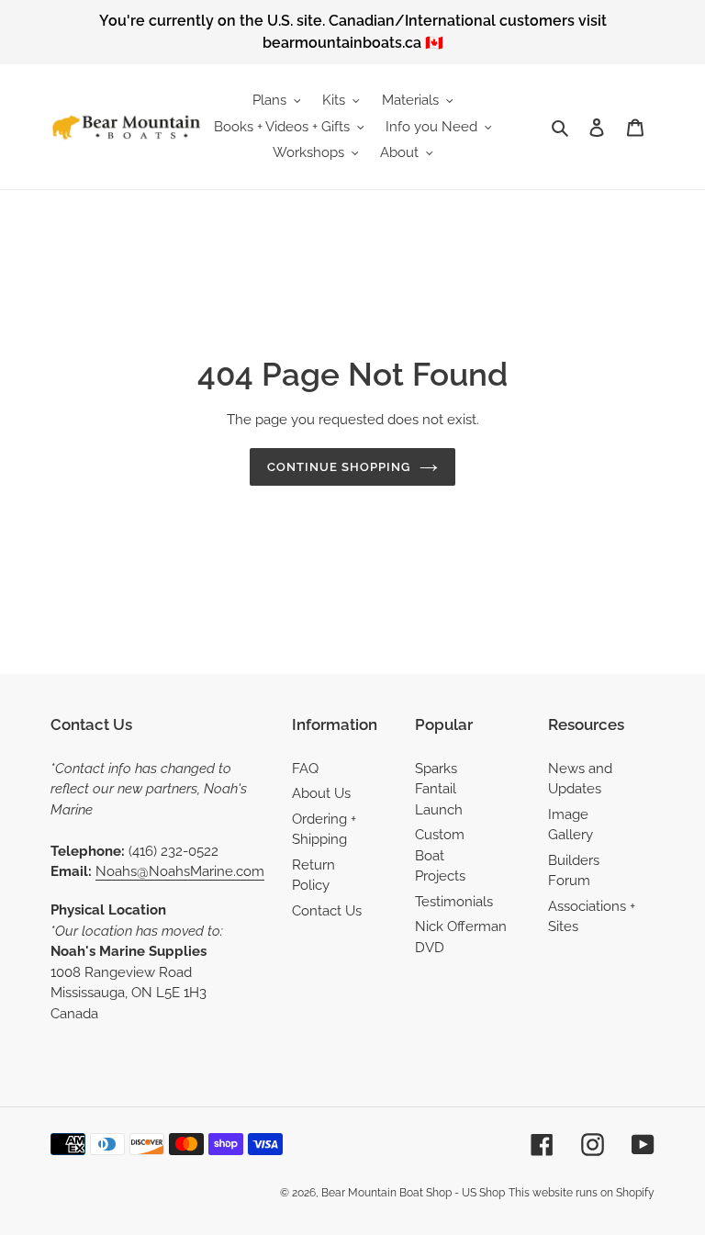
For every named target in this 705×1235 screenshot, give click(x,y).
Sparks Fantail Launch (439, 789)
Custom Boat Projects (440, 855)
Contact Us (327, 911)
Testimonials (454, 901)
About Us (321, 793)
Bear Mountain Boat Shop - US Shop (413, 1192)
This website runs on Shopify (582, 1192)
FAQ (305, 768)
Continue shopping (339, 467)
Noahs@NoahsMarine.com (179, 871)
